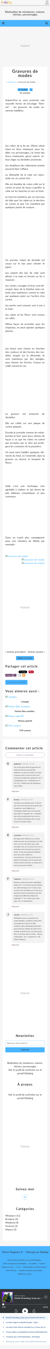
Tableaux (12, 82)
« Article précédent (15, 652)
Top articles (33, 1263)
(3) (11, 1226)
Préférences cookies (25, 1274)
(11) (12, 1216)
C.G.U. (18, 1267)
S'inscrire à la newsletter (16, 682)
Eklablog (44, 1252)
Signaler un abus (8, 1267)
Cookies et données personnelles (30, 1270)
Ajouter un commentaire (25, 755)
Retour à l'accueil (25, 658)
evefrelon (30, 1070)
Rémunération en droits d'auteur (34, 1267)
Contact (42, 1263)
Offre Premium (11, 1270)
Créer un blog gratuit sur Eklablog (14, 1263)
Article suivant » (36, 652)
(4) (11, 1219)
